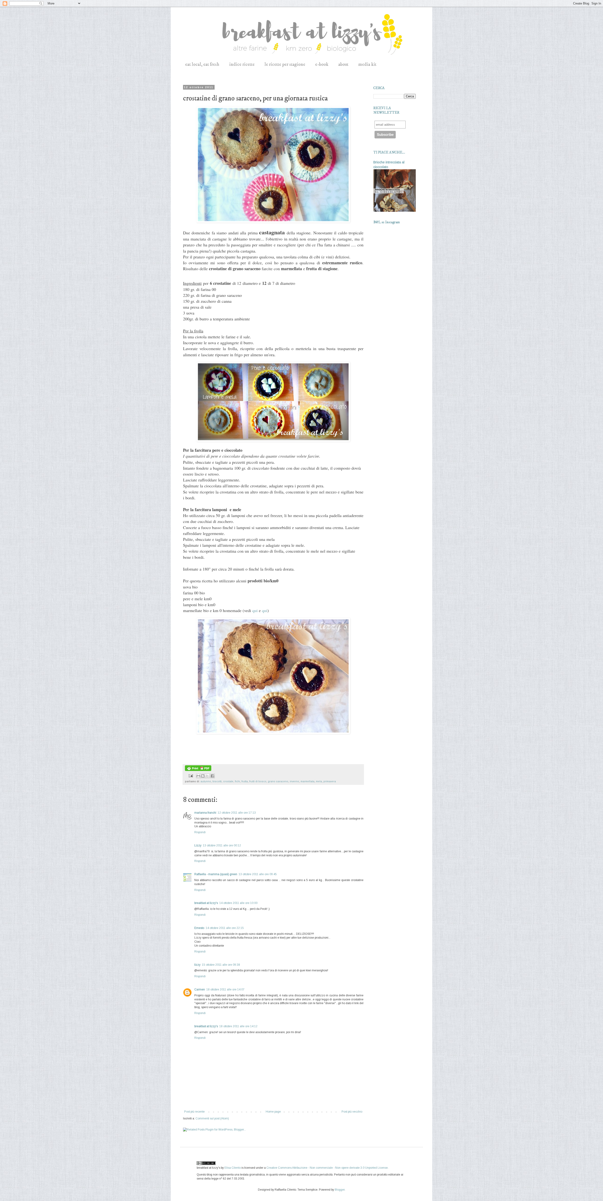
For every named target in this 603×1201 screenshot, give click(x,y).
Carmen (199, 989)
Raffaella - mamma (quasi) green (215, 874)
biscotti (217, 781)
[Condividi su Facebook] (212, 776)
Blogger (340, 1189)
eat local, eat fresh (202, 64)
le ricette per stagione (285, 64)
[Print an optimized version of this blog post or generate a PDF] (198, 770)
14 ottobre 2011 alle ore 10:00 (238, 903)
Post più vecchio (352, 1111)
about (343, 64)
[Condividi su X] (207, 776)
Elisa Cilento (232, 1167)
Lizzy (197, 845)
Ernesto (199, 928)
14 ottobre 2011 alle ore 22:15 (225, 928)
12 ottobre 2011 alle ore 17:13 (237, 812)
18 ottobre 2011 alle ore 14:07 (225, 989)
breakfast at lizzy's (206, 903)
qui (255, 610)
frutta (244, 781)
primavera (329, 781)
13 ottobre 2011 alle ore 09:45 (258, 874)
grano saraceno (278, 781)
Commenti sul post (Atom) (212, 1118)
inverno (294, 781)
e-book (321, 64)
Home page (273, 1111)
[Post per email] (190, 775)
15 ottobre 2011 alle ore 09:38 (221, 964)
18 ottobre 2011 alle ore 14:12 (238, 1026)
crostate (228, 781)
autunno (205, 781)
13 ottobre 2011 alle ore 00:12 (222, 845)
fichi (237, 781)
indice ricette (242, 64)
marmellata (307, 781)
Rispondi (200, 832)
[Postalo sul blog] (202, 776)
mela (319, 781)
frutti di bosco (257, 781)
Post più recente (194, 1111)
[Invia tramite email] (198, 776)
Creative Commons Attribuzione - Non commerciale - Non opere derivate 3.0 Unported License (327, 1167)
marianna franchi (205, 812)
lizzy (197, 964)
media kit (367, 64)
